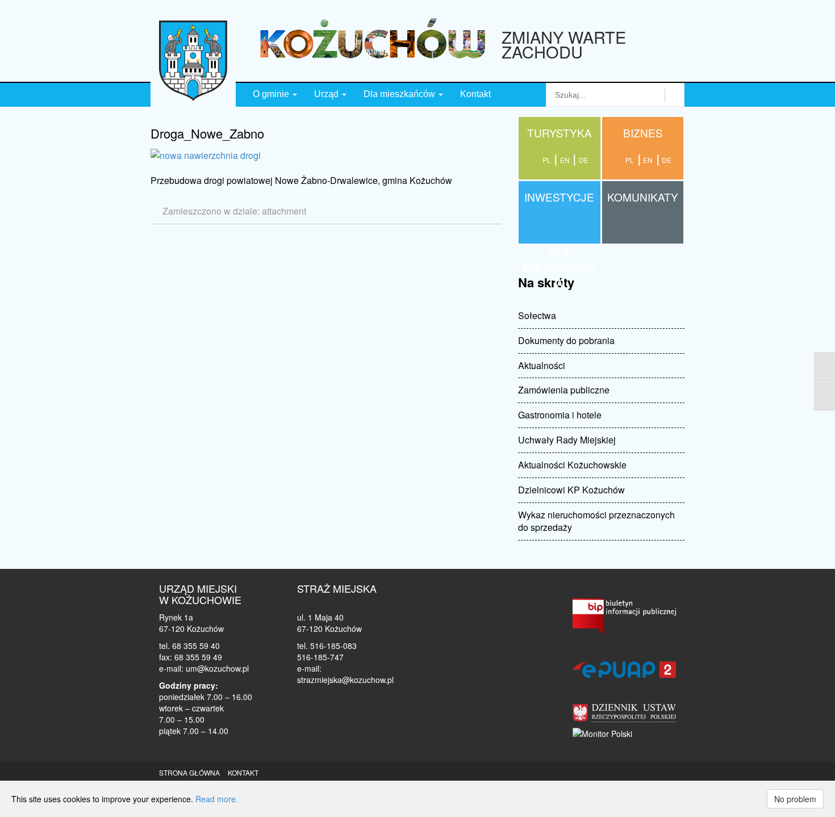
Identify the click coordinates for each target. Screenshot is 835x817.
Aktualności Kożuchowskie (572, 464)
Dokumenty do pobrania (566, 340)
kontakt (243, 772)
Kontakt (475, 94)
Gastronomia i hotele (560, 414)
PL (629, 160)
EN (648, 160)
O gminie (272, 94)
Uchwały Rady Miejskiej (567, 439)
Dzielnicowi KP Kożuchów (571, 489)
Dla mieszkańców (400, 94)
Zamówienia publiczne (563, 389)
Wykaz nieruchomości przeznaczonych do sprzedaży (596, 521)
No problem (795, 799)
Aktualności (541, 365)
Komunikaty (642, 196)
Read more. (216, 799)
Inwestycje (559, 196)
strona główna (189, 772)
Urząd (327, 94)
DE (666, 160)
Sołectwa (537, 315)
